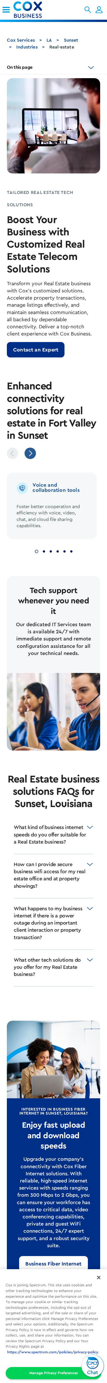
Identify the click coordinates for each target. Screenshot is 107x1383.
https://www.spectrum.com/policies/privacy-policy (52, 1352)
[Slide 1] (36, 550)
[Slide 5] (64, 550)
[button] (87, 9)
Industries (27, 47)
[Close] (98, 1277)
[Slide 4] (57, 550)
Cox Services (21, 40)
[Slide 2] (44, 550)
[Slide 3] (51, 550)
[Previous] (12, 453)
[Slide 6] (71, 550)
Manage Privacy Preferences (53, 1373)
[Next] (30, 453)
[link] (6, 10)
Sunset (71, 40)
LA (49, 40)
